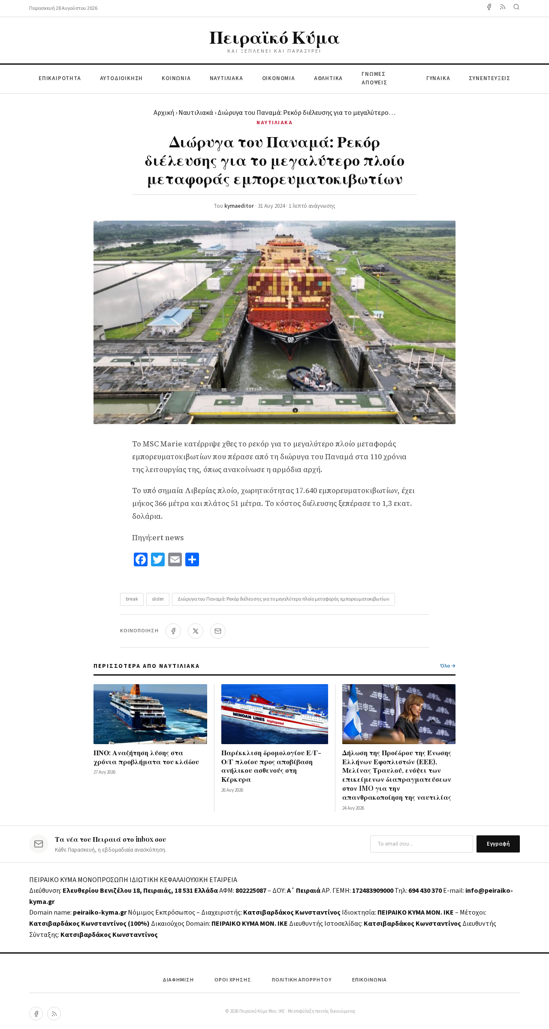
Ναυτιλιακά (195, 112)
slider (158, 599)
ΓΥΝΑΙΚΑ (438, 78)
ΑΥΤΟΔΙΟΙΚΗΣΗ (121, 78)
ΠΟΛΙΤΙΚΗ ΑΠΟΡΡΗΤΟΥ (302, 980)
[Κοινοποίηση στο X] (195, 631)
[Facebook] (489, 8)
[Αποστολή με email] (218, 631)
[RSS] (54, 1013)
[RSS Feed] (502, 8)
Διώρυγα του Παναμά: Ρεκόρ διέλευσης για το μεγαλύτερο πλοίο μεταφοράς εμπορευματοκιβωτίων (283, 599)
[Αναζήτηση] (516, 8)
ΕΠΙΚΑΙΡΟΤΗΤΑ (60, 78)
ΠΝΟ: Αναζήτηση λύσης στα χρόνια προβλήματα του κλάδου (146, 757)
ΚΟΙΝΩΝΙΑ (176, 78)
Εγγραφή (498, 844)
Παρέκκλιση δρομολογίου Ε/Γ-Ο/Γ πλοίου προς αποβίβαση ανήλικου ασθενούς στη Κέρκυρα (271, 766)
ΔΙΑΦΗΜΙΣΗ (178, 980)
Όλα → (447, 666)
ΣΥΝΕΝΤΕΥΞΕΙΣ (489, 78)
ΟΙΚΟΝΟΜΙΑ (278, 78)
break (132, 599)
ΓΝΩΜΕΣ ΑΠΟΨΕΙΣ (374, 78)
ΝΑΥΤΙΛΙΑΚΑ (226, 78)
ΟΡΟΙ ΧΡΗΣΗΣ (232, 980)
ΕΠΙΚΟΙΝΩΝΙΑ (369, 980)
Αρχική (164, 112)
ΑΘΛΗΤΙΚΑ (328, 78)
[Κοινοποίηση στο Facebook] (173, 631)
